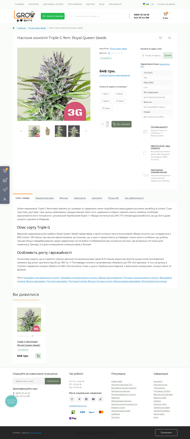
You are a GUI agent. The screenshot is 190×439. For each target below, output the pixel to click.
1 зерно (105, 94)
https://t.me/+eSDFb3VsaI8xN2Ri (79, 399)
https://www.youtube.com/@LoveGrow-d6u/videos (93, 399)
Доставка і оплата (53, 4)
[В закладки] (160, 38)
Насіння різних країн (120, 411)
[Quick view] (41, 307)
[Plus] (107, 122)
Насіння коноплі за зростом (124, 404)
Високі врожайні (35, 281)
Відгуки (90, 4)
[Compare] (41, 319)
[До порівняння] (169, 38)
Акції (101, 4)
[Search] (72, 16)
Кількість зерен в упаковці (113, 86)
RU (153, 4)
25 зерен (106, 108)
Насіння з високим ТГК (121, 385)
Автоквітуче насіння (120, 391)
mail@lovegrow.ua (78, 406)
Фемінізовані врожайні (127, 281)
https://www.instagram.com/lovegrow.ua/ (72, 399)
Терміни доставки (162, 407)
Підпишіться (53, 381)
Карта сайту (159, 414)
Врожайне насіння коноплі (123, 388)
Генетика (115, 398)
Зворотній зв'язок (162, 411)
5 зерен (105, 101)
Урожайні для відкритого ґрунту (79, 277)
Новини (157, 401)
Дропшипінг (159, 388)
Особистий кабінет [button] (166, 4)
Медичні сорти (118, 407)
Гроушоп (115, 417)
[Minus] (107, 126)
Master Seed (116, 381)
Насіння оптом (160, 385)
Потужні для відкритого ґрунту (141, 277)
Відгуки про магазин (163, 394)
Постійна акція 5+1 (159, 127)
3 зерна (119, 94)
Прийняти (166, 432)
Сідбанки (21, 28)
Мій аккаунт (115, 4)
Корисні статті (160, 404)
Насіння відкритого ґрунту (123, 394)
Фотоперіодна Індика (154, 281)
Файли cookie (160, 398)
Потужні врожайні (56, 281)
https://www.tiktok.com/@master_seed (100, 399)
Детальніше (35, 432)
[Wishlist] (41, 313)
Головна (19, 4)
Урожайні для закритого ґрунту (41, 277)
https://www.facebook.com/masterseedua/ (86, 399)
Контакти (34, 4)
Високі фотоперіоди (110, 277)
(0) (109, 53)
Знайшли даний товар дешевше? (114, 75)
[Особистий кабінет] (5, 199)
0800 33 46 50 (141, 14)
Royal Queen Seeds (37, 28)
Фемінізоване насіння (121, 401)
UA (147, 4)
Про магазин (75, 4)
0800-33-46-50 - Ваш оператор (160, 147)
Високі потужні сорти (100, 281)
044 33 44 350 (141, 17)
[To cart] (38, 356)
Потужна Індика (77, 281)
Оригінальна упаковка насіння (159, 171)
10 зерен (120, 101)
